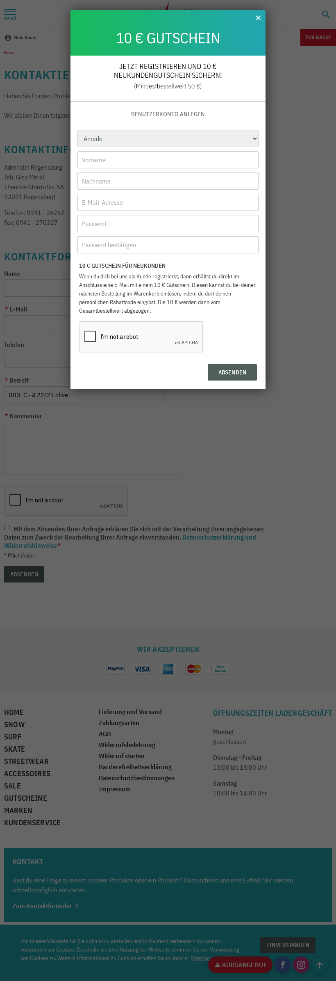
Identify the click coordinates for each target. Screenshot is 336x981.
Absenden (232, 372)
